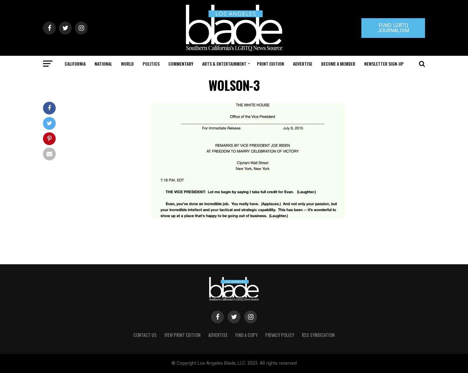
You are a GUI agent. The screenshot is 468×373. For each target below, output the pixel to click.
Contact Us (145, 335)
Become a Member (338, 63)
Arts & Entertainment (224, 63)
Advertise (302, 63)
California (75, 63)
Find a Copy (246, 335)
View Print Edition (182, 335)
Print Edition (270, 63)
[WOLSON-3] (246, 222)
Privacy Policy (279, 335)
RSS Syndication (318, 335)
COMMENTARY (180, 63)
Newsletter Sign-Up (384, 63)
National (103, 63)
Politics (151, 63)
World (127, 63)
